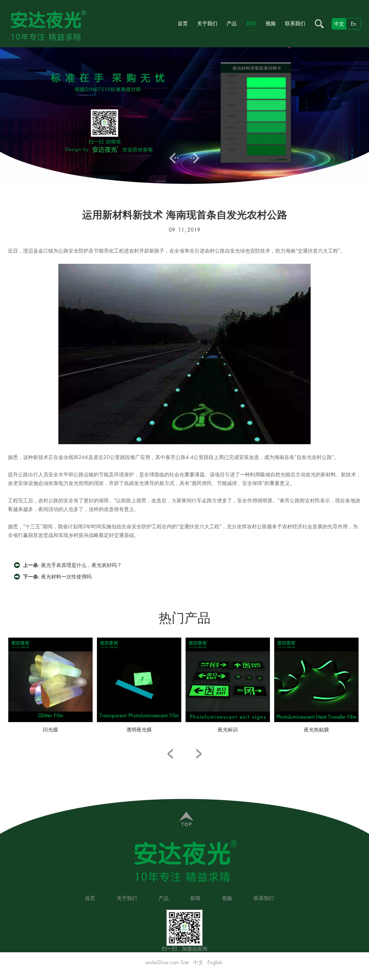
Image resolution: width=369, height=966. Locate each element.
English (215, 962)
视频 (271, 23)
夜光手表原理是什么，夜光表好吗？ (81, 565)
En (353, 23)
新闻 (251, 23)
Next (195, 158)
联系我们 (295, 23)
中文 (198, 962)
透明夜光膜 (139, 729)
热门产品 (184, 618)
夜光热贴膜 (316, 729)
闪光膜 (50, 729)
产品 (232, 23)
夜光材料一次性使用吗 (66, 576)
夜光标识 (228, 729)
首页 (183, 23)
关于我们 (207, 23)
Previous (174, 158)
